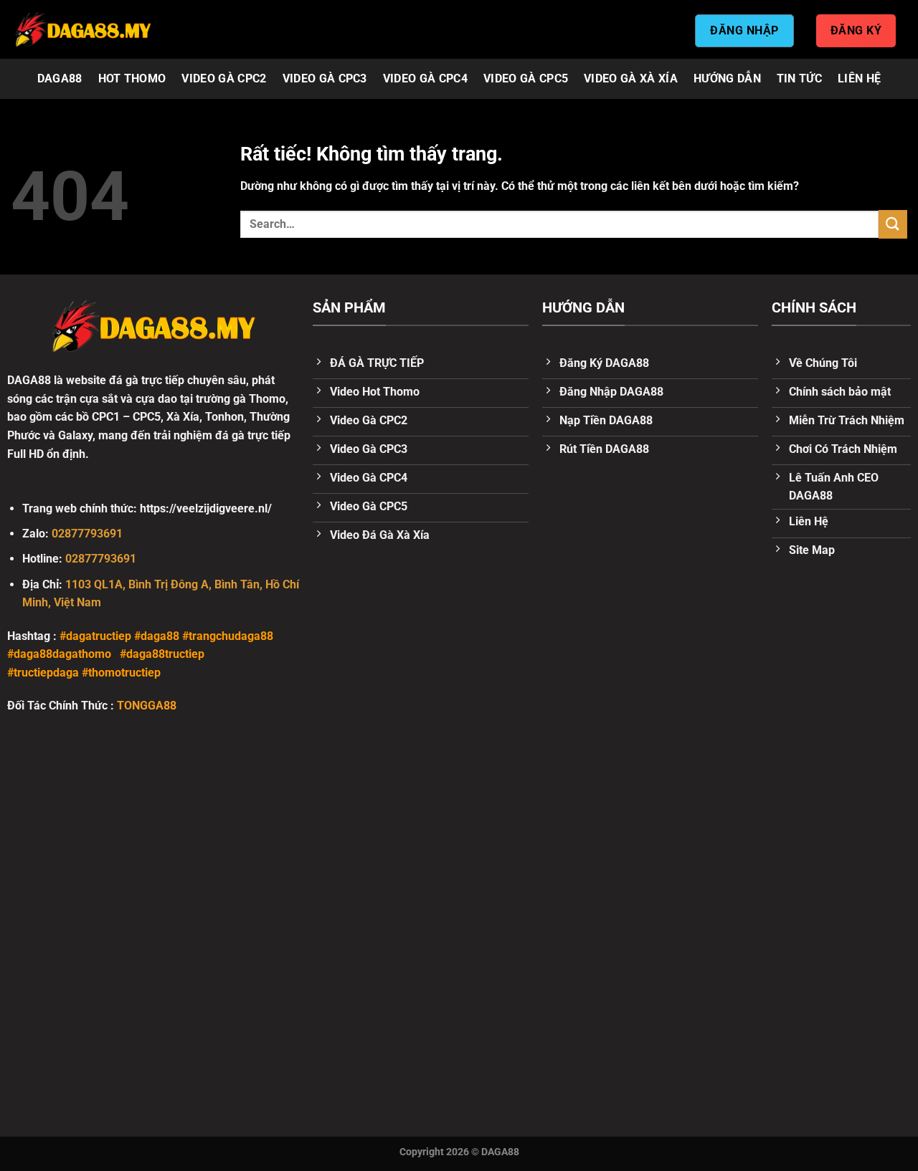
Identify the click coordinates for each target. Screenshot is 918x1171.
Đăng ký (856, 30)
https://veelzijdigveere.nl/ (206, 508)
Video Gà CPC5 (525, 78)
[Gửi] (893, 224)
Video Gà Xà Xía (631, 78)
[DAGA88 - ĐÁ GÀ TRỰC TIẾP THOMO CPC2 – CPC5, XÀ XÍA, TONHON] (82, 29)
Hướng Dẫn (727, 78)
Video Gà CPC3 (325, 78)
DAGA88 (59, 78)
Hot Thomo (132, 78)
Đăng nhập (744, 30)
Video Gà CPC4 (425, 78)
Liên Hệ (859, 78)
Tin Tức (799, 78)
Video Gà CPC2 (223, 78)
